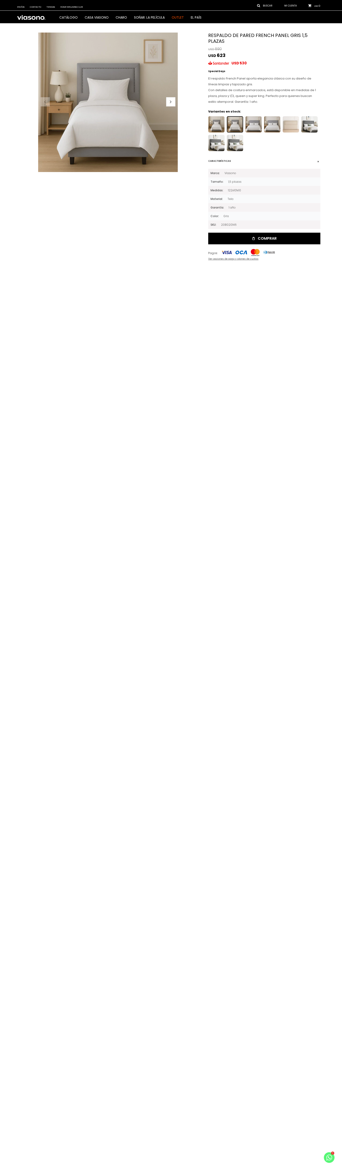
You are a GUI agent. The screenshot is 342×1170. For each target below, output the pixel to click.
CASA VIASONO (97, 17)
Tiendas (51, 7)
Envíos (20, 7)
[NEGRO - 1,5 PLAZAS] (291, 124)
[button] (170, 101)
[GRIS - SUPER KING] (272, 124)
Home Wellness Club (71, 7)
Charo (121, 17)
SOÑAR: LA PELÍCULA (149, 17)
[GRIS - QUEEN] (253, 124)
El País (196, 17)
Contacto (35, 7)
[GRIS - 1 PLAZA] (216, 124)
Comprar (267, 238)
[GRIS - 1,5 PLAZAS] (235, 124)
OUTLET (178, 17)
